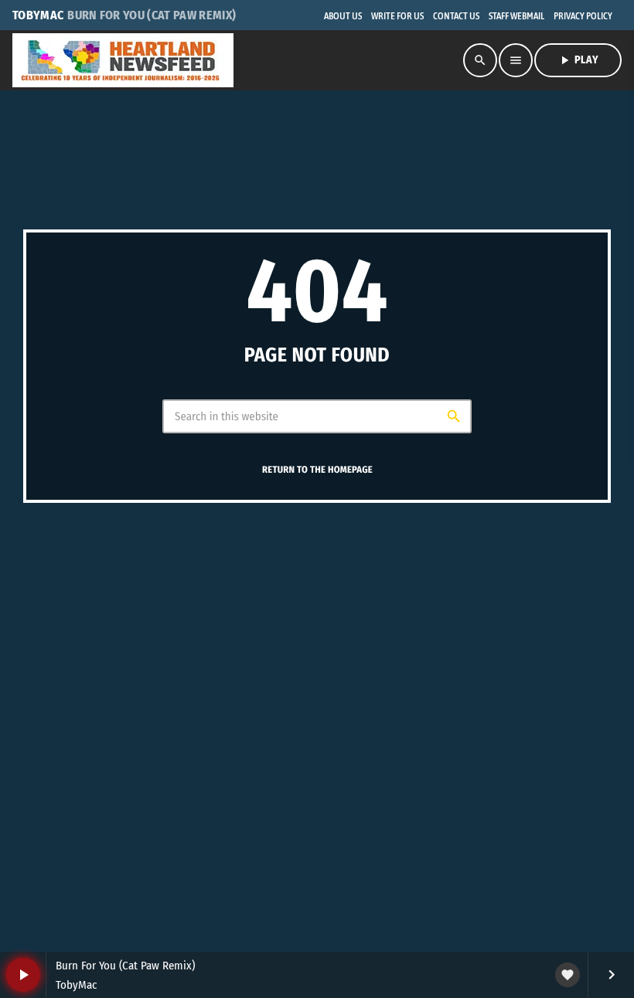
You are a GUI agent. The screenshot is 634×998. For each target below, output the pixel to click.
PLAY (577, 60)
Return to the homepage (317, 471)
